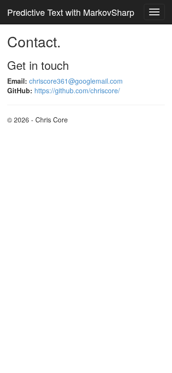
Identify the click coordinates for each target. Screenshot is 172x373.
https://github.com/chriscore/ (77, 90)
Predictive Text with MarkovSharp (70, 12)
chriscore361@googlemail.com (76, 81)
